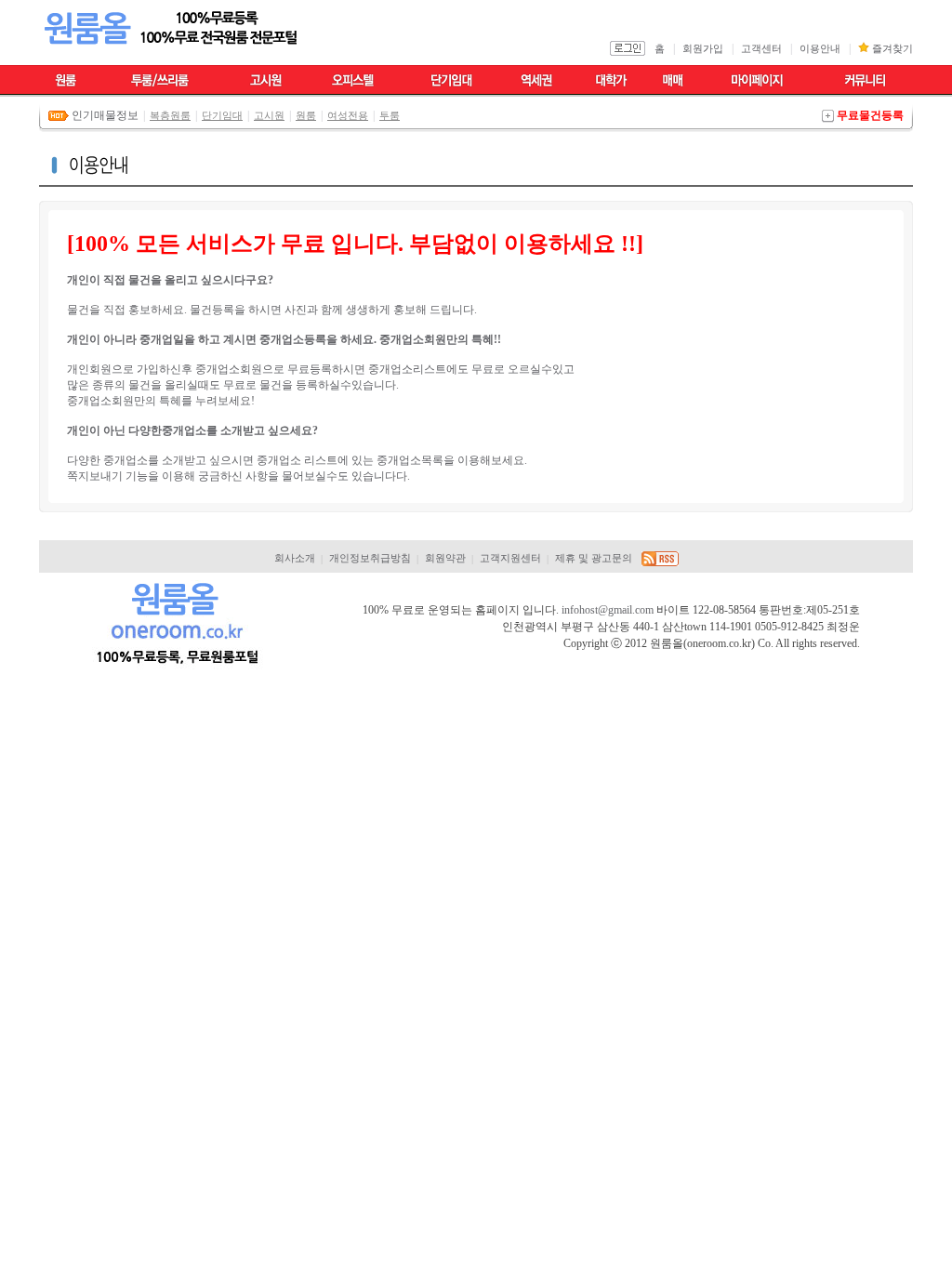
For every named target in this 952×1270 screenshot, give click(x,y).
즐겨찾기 (892, 49)
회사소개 (294, 558)
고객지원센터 (510, 558)
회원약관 (445, 558)
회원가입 (702, 49)
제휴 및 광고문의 (593, 558)
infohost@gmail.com (608, 609)
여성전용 (347, 115)
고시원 (269, 115)
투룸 (389, 115)
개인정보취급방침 (370, 558)
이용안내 (820, 49)
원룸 (306, 115)
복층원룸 (170, 115)
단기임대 (222, 115)
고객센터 (761, 49)
